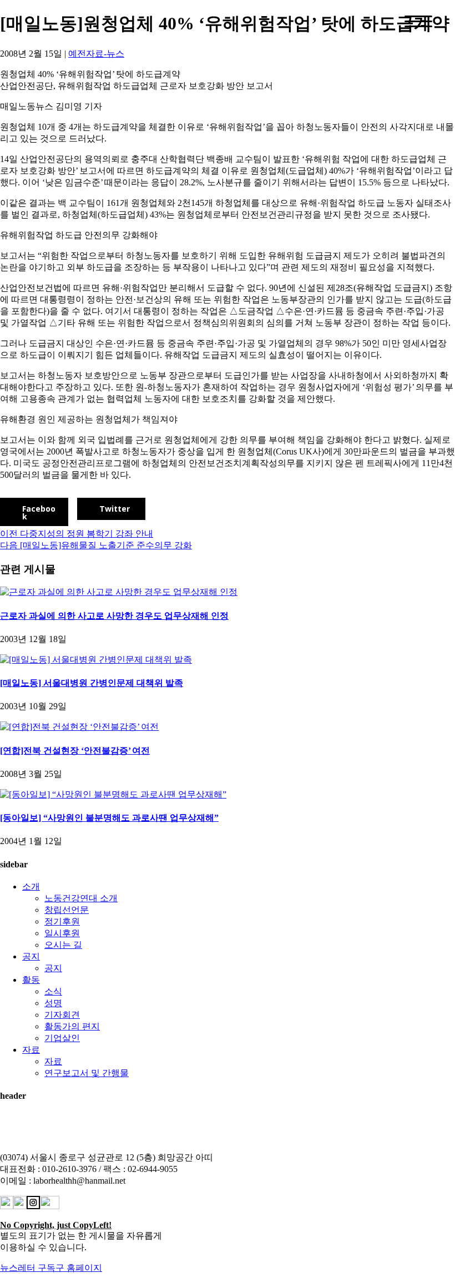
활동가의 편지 (72, 1026)
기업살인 (62, 1038)
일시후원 (62, 933)
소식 (53, 991)
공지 (31, 956)
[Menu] (418, 21)
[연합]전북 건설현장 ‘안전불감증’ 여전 (75, 750)
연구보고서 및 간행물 (86, 1073)
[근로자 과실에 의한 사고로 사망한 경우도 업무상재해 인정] (118, 592)
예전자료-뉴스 (96, 53)
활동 (31, 979)
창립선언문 (66, 910)
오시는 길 (63, 944)
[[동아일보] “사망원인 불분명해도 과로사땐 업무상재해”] (113, 794)
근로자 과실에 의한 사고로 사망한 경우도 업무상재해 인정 (114, 615)
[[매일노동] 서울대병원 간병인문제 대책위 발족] (96, 659)
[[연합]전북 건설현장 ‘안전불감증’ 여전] (79, 726)
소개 (31, 886)
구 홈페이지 (78, 1267)
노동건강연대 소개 (81, 898)
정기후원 (62, 921)
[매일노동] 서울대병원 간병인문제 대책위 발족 (91, 683)
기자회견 (62, 1014)
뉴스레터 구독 (27, 1267)
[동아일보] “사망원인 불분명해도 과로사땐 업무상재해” (109, 817)
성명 (53, 1003)
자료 (31, 1049)
